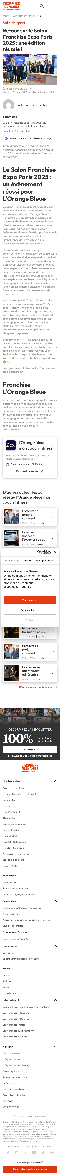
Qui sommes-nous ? (12, 1053)
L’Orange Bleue (39, 403)
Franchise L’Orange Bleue (17, 130)
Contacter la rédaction (14, 1095)
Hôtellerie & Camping (13, 847)
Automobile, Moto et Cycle (16, 853)
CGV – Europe (46, 1147)
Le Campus (8, 1083)
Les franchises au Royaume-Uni (18, 1030)
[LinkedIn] (16, 1152)
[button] (42, 6)
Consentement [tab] (11, 560)
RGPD (29, 1147)
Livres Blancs (9, 993)
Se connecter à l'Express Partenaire (21, 958)
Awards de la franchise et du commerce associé (26, 919)
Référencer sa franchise (15, 1077)
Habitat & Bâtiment (13, 835)
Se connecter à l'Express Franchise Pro (22, 907)
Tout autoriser (30, 600)
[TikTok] (43, 1152)
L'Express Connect (12, 1059)
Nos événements (11, 913)
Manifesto (8, 1101)
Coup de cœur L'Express (15, 788)
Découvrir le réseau (27, 471)
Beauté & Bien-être (12, 812)
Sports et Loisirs (11, 829)
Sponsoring (8, 952)
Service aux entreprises (14, 824)
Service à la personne (13, 859)
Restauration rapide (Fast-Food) (19, 794)
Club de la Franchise (13, 925)
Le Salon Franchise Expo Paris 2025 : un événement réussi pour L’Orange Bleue (24, 124)
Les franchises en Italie (14, 1024)
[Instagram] (52, 1152)
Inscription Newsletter (14, 1089)
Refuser (30, 620)
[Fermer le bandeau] (55, 552)
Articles (6, 975)
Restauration (9, 800)
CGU (36, 1147)
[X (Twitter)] (25, 1152)
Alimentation (9, 818)
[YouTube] (34, 1152)
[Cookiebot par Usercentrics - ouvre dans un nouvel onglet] (38, 552)
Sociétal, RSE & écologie (14, 841)
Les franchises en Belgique (16, 1018)
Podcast (7, 981)
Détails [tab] (28, 560)
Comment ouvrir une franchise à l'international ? (27, 1006)
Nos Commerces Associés (15, 939)
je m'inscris (30, 749)
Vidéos (6, 987)
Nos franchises (10, 882)
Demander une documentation (30, 1169)
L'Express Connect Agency (16, 1065)
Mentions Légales (15, 1147)
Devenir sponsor (11, 1071)
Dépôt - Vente (10, 865)
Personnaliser (28, 610)
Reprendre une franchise (15, 888)
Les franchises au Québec (15, 1036)
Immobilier (8, 805)
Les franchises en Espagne (16, 1012)
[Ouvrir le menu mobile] (53, 6)
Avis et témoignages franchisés (18, 894)
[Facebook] (8, 1152)
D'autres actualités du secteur (36, 686)
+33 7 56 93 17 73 (11, 1107)
